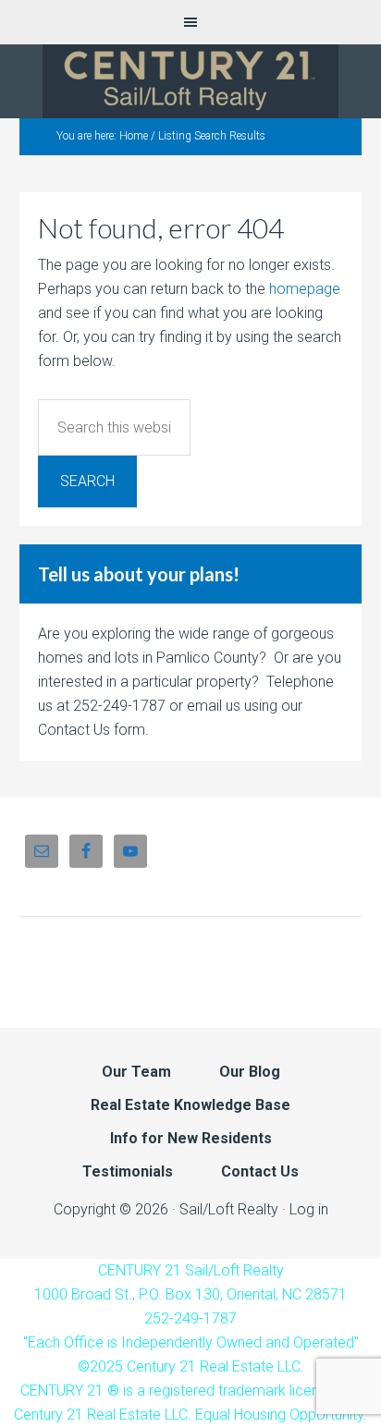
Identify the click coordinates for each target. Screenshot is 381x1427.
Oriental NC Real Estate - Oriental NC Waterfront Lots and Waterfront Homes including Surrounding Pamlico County (190, 81)
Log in (308, 1209)
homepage (304, 289)
